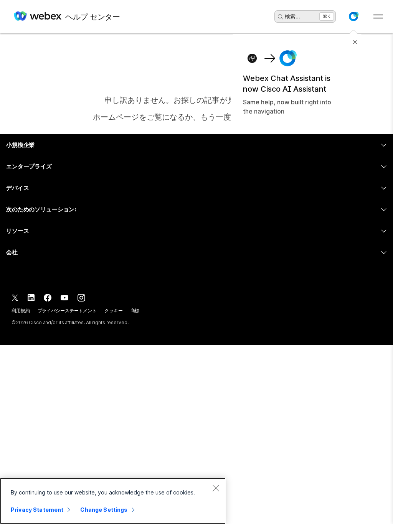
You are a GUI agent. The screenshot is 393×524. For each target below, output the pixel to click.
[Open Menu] (378, 16)
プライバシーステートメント (67, 310)
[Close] (216, 488)
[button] (353, 16)
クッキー (113, 310)
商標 (135, 310)
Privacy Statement (37, 509)
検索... (292, 16)
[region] (113, 501)
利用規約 (21, 310)
